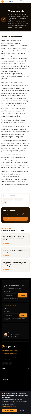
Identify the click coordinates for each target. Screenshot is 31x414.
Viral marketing (18, 199)
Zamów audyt (22, 295)
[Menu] (28, 1)
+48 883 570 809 (12, 336)
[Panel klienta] (23, 1)
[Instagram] (6, 363)
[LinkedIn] (10, 363)
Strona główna (4, 7)
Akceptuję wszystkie (9, 410)
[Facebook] (3, 363)
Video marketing (8, 199)
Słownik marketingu (15, 7)
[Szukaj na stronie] (16, 1)
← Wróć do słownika (6, 191)
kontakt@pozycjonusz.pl (9, 357)
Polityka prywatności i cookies (9, 406)
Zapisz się (23, 315)
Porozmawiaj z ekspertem (15, 219)
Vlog (5, 202)
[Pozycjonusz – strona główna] (7, 1)
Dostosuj (22, 410)
